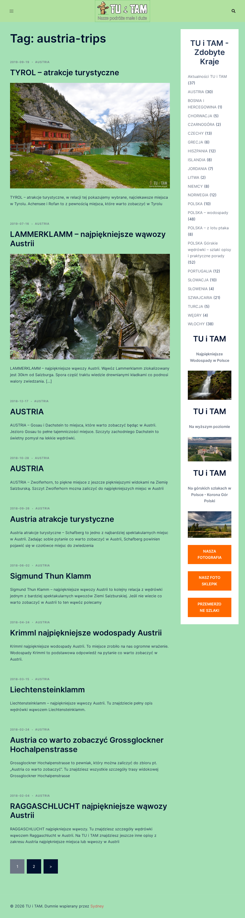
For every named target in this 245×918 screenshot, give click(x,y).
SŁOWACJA (198, 280)
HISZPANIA (198, 151)
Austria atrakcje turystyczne (62, 519)
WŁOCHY (196, 323)
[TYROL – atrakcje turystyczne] (90, 135)
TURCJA (195, 306)
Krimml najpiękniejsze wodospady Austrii (86, 632)
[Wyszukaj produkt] (233, 11)
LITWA (193, 177)
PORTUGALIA (200, 271)
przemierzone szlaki (209, 607)
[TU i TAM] (122, 10)
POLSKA (195, 203)
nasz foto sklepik (209, 580)
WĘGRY (195, 315)
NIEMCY (195, 186)
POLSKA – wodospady (208, 212)
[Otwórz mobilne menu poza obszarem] (11, 11)
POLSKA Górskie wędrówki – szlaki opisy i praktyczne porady (209, 249)
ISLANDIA (197, 159)
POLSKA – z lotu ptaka (208, 227)
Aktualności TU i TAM (207, 76)
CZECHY (196, 133)
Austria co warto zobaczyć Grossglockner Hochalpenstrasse (87, 744)
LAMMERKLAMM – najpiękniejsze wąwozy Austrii (88, 239)
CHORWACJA (200, 115)
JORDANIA (197, 168)
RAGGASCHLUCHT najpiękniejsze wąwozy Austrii (88, 810)
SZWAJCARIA (200, 297)
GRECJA (195, 142)
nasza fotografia (210, 554)
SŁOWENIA (198, 288)
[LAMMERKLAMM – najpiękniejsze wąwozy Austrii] (90, 306)
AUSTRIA (42, 62)
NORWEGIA (198, 194)
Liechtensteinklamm (47, 689)
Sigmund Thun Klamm (50, 576)
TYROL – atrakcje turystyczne (64, 72)
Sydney (97, 906)
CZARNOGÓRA (201, 124)
